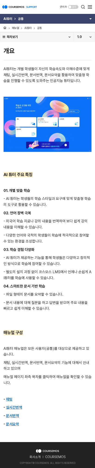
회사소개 (35, 457)
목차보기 (12, 37)
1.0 (79, 37)
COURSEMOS (55, 457)
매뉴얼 (15, 28)
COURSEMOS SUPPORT (19, 9)
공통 (39, 28)
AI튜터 (28, 28)
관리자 (63, 6)
